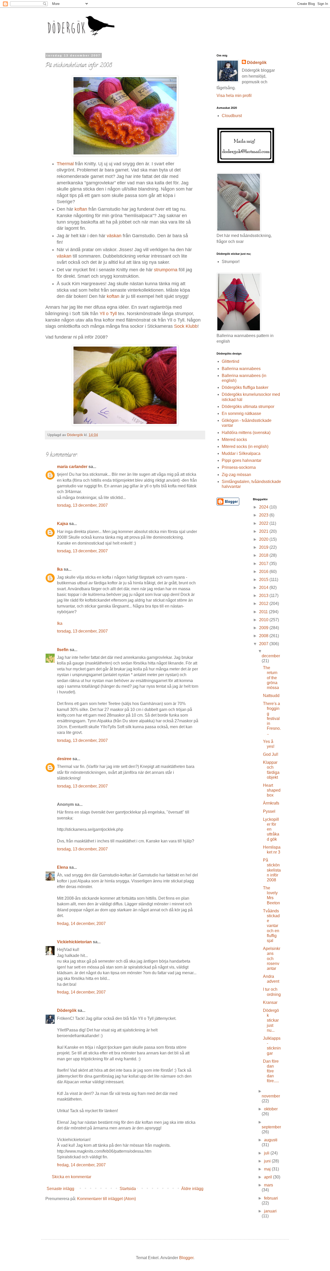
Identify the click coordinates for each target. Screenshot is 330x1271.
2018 (264, 555)
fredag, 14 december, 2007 (81, 923)
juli (267, 1153)
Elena (62, 867)
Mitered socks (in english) (245, 446)
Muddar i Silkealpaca (241, 453)
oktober (271, 1109)
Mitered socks (234, 439)
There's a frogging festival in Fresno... (272, 718)
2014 (264, 587)
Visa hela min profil (234, 95)
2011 (264, 612)
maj (268, 1169)
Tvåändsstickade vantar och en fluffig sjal (271, 926)
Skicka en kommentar (71, 1177)
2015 (264, 579)
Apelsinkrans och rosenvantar (271, 958)
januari (270, 1211)
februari (271, 1198)
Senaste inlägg (60, 1188)
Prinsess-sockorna (239, 467)
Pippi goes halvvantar (241, 460)
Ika (60, 569)
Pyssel (269, 811)
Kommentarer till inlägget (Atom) (106, 1198)
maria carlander (72, 466)
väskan (114, 235)
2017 (264, 563)
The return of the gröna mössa (271, 678)
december (271, 656)
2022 (264, 523)
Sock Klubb (185, 326)
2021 (264, 531)
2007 (264, 644)
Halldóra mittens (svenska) (246, 432)
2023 (264, 515)
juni (268, 1161)
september (271, 1127)
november (271, 1096)
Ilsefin (63, 649)
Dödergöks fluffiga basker (245, 387)
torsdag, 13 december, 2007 (82, 505)
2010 (264, 620)
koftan (81, 209)
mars (268, 1185)
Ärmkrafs (271, 803)
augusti (270, 1140)
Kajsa (62, 523)
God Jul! (270, 754)
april (268, 1177)
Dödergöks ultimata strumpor (248, 406)
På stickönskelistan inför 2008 (272, 870)
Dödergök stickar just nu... (271, 1020)
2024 (264, 507)
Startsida (128, 1188)
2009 (264, 628)
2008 (264, 636)
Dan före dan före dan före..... (271, 1071)
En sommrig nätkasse (241, 413)
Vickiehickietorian (74, 942)
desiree (64, 759)
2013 (264, 595)
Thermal (65, 163)
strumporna (165, 269)
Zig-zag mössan (236, 474)
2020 (264, 539)
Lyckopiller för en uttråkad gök (271, 829)
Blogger (186, 1258)
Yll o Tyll (108, 313)
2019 (264, 547)
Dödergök (67, 1010)
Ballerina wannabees (241, 368)
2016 (264, 571)
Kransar (270, 1002)
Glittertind (230, 361)
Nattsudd (271, 695)
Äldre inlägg (192, 1188)
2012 (264, 603)
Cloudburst (232, 115)
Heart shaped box (271, 790)
